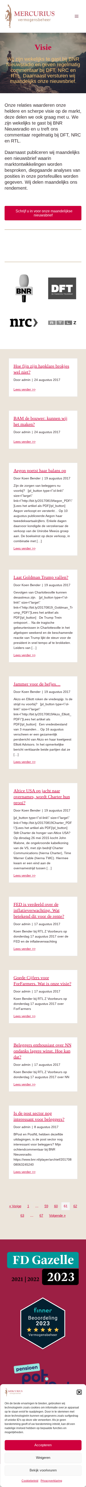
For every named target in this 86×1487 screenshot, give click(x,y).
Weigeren (43, 1458)
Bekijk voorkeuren (43, 1470)
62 (75, 1206)
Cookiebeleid (30, 1480)
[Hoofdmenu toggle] (76, 16)
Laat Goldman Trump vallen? (41, 577)
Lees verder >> (25, 389)
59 (46, 1206)
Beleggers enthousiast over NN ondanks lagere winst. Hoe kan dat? (42, 1050)
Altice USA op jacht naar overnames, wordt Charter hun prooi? (42, 796)
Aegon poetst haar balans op (40, 470)
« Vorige (15, 1206)
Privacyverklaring (51, 1480)
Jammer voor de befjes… (37, 683)
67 (41, 1215)
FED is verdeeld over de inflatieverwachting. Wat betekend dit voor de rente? (39, 910)
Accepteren (43, 1445)
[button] (79, 1392)
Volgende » (57, 1215)
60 (56, 1206)
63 (22, 1215)
